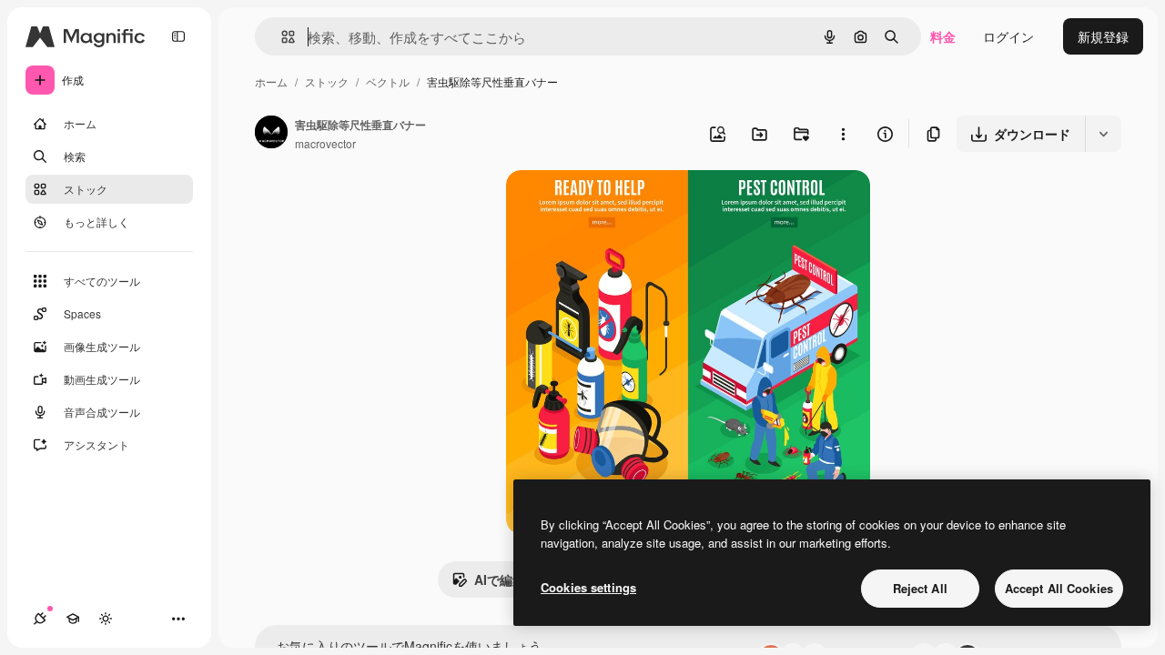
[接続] (40, 618)
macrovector (325, 143)
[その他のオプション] (843, 134)
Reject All (920, 588)
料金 (943, 36)
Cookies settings (588, 587)
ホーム (271, 81)
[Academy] (72, 618)
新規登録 (1103, 36)
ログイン (1008, 36)
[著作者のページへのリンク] (271, 134)
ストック (327, 81)
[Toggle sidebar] (178, 36)
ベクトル (388, 81)
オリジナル (631, 205)
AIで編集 (499, 579)
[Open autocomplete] (281, 37)
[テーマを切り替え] (105, 618)
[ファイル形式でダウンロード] (1103, 134)
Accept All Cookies (1059, 588)
